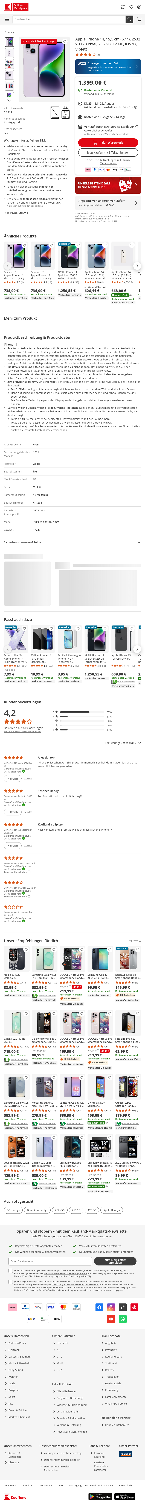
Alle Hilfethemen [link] (67, 1391)
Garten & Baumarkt (19, 1356)
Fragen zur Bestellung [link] (70, 1398)
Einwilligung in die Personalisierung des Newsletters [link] (75, 1284)
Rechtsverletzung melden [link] (72, 1431)
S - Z (59, 1370)
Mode (11, 1383)
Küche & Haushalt (19, 1363)
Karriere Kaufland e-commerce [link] (101, 1466)
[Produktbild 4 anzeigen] (9, 75)
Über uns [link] (13, 1462)
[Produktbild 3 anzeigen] (9, 64)
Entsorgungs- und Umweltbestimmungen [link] (91, 1485)
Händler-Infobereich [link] (117, 1425)
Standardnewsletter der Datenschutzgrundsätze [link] (65, 1273)
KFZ (10, 1403)
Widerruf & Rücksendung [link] (72, 1404)
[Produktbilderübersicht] (9, 69)
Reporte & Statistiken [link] (14, 1454)
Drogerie (13, 1390)
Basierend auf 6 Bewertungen (23, 728)
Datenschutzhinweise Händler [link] (62, 1459)
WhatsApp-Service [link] (116, 1403)
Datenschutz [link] (46, 1485)
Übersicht (62, 1343)
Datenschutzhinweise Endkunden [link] (56, 1468)
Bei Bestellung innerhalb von (110, 107)
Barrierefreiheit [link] (126, 1485)
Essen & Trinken (18, 1410)
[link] (123, 7)
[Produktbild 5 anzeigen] (9, 86)
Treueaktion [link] (112, 1376)
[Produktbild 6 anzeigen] (9, 97)
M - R (60, 1363)
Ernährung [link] (111, 1390)
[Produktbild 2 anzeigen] (9, 53)
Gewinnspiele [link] (113, 1383)
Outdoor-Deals (17, 1343)
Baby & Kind (15, 1370)
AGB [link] (61, 1485)
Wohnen (13, 1376)
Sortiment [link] (111, 1363)
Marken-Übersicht (19, 1417)
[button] (82, 712)
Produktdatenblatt (126, 681)
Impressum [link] (10, 1485)
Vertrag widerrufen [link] (68, 1411)
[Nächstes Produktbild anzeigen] (9, 100)
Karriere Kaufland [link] (99, 1454)
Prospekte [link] (111, 1350)
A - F (59, 1350)
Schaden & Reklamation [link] (71, 1418)
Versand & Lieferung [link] (69, 1425)
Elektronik (14, 1350)
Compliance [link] (28, 1485)
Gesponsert (9, 272)
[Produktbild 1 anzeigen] (9, 42)
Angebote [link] (111, 1343)
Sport (11, 1397)
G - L (59, 1356)
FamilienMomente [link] (116, 1397)
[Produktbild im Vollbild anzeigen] (44, 69)
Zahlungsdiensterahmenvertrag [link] (63, 1453)
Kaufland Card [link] (113, 1356)
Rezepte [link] (110, 1370)
